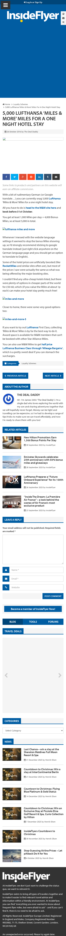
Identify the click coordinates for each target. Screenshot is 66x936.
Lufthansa (55, 198)
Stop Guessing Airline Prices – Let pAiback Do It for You (43, 852)
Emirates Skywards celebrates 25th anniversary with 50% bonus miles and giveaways (43, 459)
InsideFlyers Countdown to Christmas (39, 832)
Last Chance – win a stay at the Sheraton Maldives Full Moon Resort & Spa (41, 752)
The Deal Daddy (28, 395)
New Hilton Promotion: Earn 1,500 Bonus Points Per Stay (40, 439)
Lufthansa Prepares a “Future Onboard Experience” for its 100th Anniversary (43, 479)
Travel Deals (13, 631)
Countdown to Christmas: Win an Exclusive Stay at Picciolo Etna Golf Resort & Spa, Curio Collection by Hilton (43, 812)
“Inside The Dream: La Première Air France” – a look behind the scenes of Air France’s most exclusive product (42, 501)
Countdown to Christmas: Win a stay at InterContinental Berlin (42, 770)
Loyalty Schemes (29, 363)
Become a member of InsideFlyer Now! (33, 609)
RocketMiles (10, 265)
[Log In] (63, 22)
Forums (53, 621)
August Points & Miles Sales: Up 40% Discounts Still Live (26, 700)
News (8, 741)
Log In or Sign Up (34, 2)
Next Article (52, 375)
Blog (12, 621)
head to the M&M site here (41, 207)
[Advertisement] (33, 63)
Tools (33, 621)
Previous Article (16, 375)
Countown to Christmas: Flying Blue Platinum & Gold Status (42, 790)
